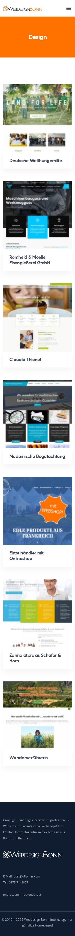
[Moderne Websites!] (22, 8)
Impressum (11, 895)
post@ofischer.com (27, 876)
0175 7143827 (18, 882)
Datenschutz (32, 895)
